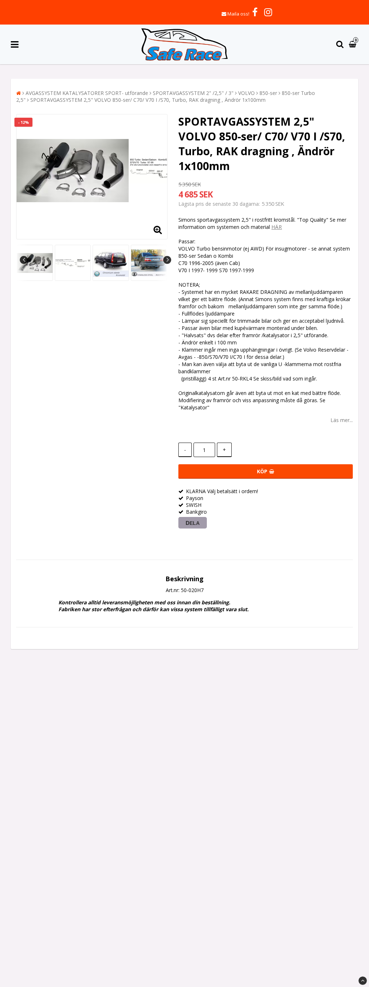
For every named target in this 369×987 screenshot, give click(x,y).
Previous (24, 260)
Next (167, 260)
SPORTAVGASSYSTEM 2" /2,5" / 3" (193, 93)
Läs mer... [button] (341, 420)
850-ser (268, 93)
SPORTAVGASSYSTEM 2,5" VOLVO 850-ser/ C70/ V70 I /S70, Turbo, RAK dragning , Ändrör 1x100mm (148, 99)
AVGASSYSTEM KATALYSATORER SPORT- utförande (87, 93)
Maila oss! (238, 13)
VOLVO (246, 93)
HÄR (276, 226)
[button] (353, 44)
